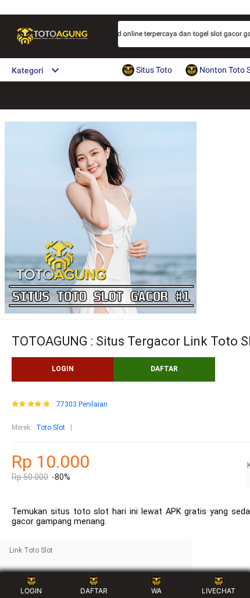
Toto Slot (50, 427)
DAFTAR (164, 369)
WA (156, 590)
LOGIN (63, 369)
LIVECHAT (218, 590)
